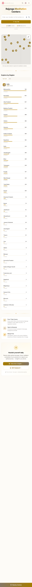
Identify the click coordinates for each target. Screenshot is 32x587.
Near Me (17, 21)
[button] (6, 49)
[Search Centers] (22, 2)
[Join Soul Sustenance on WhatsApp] (25, 2)
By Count (5, 78)
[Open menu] (28, 2)
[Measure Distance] (28, 37)
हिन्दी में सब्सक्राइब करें (16, 368)
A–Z (10, 78)
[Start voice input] (26, 17)
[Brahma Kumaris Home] (8, 3)
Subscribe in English (16, 363)
